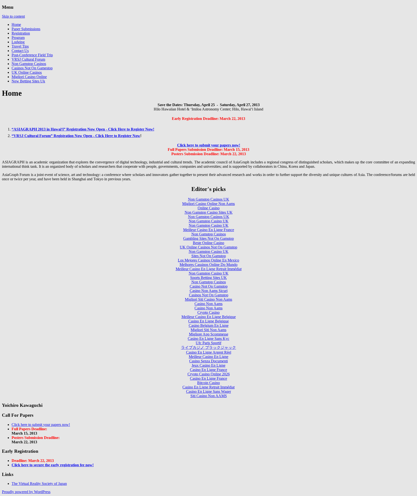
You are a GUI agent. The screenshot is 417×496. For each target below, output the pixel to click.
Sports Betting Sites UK (208, 278)
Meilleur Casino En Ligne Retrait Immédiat (209, 269)
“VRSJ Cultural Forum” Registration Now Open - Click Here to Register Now (76, 136)
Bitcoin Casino (208, 383)
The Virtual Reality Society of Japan (39, 483)
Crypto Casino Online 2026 (209, 374)
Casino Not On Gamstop (209, 286)
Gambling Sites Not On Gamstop (208, 238)
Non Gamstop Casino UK (209, 221)
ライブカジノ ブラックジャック (208, 347)
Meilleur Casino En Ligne (208, 357)
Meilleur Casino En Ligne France (208, 230)
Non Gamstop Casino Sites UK (209, 212)
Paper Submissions (26, 29)
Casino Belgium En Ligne (209, 325)
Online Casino (209, 208)
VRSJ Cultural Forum (28, 59)
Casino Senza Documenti (208, 361)
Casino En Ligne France (208, 370)
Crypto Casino (208, 312)
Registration (21, 33)
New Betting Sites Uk (28, 81)
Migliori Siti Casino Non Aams (208, 299)
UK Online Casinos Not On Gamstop (208, 247)
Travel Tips (20, 46)
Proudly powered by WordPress (26, 492)
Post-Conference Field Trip (32, 55)
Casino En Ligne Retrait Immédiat (208, 387)
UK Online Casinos (27, 72)
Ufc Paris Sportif (208, 343)
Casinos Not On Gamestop (32, 68)
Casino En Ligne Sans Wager (208, 391)
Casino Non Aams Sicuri (209, 291)
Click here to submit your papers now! (208, 145)
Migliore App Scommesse (208, 334)
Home (16, 24)
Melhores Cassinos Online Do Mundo (208, 265)
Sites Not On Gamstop (208, 256)
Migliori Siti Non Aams (208, 330)
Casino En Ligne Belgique (208, 321)
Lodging (18, 42)
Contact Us (20, 51)
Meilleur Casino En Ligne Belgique (208, 317)
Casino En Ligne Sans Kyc (208, 338)
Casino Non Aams (208, 304)
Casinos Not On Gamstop (208, 295)
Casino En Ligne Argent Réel (208, 352)
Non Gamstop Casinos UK (208, 199)
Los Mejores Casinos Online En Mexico (208, 260)
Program (18, 38)
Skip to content (13, 16)
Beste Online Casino (208, 243)
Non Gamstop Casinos (29, 64)
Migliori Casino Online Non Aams (208, 204)
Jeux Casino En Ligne (208, 365)
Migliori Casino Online (29, 77)
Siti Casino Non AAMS (208, 396)
